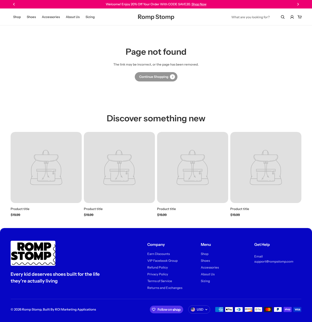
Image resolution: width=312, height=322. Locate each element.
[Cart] (300, 17)
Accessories (51, 17)
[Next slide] (298, 4)
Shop (17, 17)
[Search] (282, 17)
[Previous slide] (14, 4)
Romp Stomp (156, 16)
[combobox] (258, 17)
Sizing (90, 17)
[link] (156, 76)
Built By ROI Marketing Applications (69, 309)
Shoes (31, 17)
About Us (73, 17)
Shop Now (199, 4)
